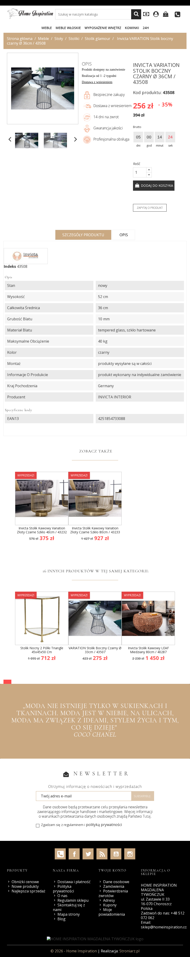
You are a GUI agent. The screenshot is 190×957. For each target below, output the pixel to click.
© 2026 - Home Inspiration (74, 951)
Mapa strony (68, 914)
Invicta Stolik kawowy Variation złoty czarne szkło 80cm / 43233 (95, 530)
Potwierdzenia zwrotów (113, 893)
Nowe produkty (25, 886)
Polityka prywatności (63, 889)
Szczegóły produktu (83, 234)
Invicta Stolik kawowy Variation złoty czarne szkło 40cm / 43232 (42, 530)
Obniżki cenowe (25, 881)
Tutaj (147, 816)
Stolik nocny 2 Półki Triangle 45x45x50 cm (41, 650)
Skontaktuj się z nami (69, 907)
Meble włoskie (68, 28)
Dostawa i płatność (74, 881)
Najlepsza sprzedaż (28, 891)
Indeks (10, 266)
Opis (124, 234)
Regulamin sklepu (73, 900)
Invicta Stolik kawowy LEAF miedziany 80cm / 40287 (148, 650)
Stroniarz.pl (129, 951)
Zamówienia (113, 886)
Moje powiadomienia (111, 912)
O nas (62, 895)
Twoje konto (112, 870)
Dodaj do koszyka (156, 185)
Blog (61, 918)
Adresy (109, 900)
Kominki (132, 28)
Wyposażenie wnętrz (103, 28)
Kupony (110, 905)
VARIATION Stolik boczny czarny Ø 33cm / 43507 (95, 650)
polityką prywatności (104, 824)
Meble (46, 28)
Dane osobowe (116, 881)
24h (146, 28)
